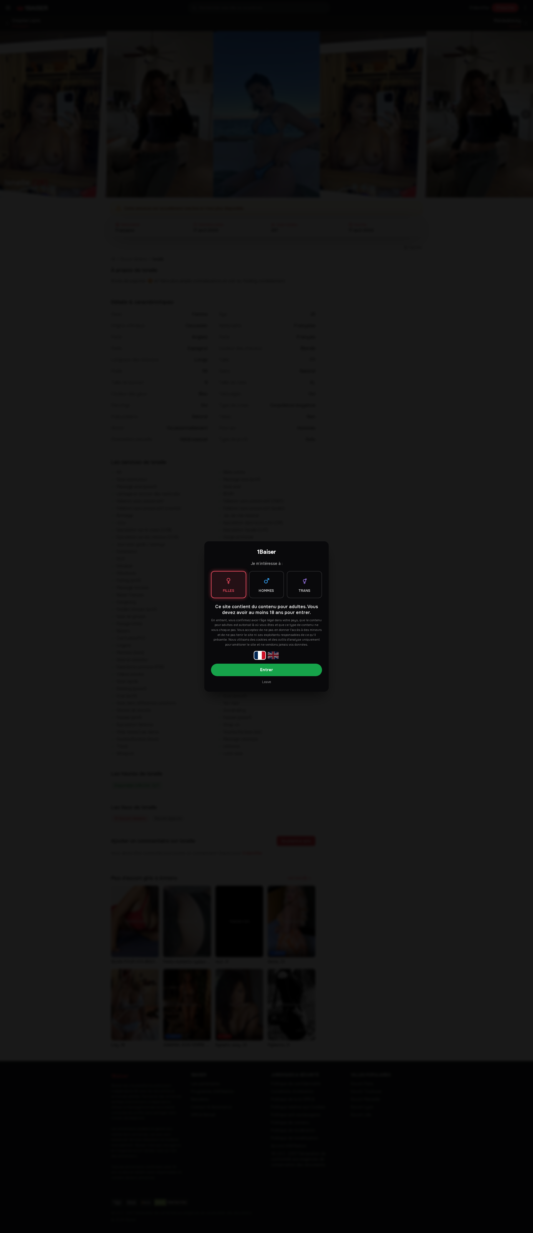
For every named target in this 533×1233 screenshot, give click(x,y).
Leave (266, 682)
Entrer (266, 669)
